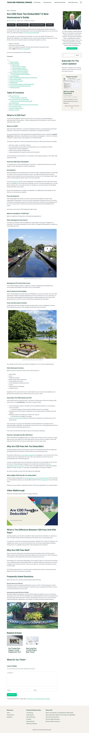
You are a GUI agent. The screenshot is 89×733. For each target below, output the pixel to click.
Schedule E (45, 479)
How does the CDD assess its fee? (20, 69)
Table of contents (14, 62)
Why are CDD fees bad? (15, 79)
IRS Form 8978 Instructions (69, 92)
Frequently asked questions (37, 24)
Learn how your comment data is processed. (38, 698)
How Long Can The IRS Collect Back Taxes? (21, 86)
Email (35, 690)
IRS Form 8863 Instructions (53, 721)
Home (8, 10)
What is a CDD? (16, 65)
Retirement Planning (31, 723)
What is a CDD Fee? (22, 24)
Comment (10, 672)
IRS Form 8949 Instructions (53, 719)
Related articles (13, 82)
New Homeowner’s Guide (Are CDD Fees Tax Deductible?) (60, 715)
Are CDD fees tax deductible (31, 32)
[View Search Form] (81, 2)
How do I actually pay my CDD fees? (20, 71)
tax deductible (26, 48)
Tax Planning (13, 10)
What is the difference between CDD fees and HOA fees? (23, 77)
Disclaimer (9, 717)
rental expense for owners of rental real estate (37, 478)
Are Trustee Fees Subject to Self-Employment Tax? (22, 84)
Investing (28, 719)
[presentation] (15, 640)
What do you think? (15, 87)
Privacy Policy (10, 715)
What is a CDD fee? (14, 63)
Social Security (30, 715)
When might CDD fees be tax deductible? (21, 74)
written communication (17, 418)
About (8, 712)
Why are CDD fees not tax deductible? (19, 72)
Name (8, 690)
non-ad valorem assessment (28, 455)
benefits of (15, 181)
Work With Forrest (73, 2)
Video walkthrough (14, 76)
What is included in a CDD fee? (19, 68)
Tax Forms (69, 97)
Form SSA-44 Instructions (52, 717)
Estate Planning (30, 721)
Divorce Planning (30, 717)
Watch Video (11, 24)
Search (77, 55)
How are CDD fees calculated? (19, 66)
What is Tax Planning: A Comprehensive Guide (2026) (59, 712)
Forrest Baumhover (12, 20)
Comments (49, 24)
